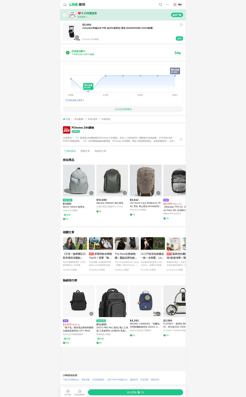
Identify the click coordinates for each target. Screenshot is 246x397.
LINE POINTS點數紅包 (117, 379)
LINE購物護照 (98, 379)
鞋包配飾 (79, 119)
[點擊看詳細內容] (79, 180)
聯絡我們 (155, 379)
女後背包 (106, 119)
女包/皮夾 (92, 119)
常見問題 (144, 379)
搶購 (179, 38)
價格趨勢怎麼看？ (76, 100)
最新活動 (85, 379)
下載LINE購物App (71, 379)
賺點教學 (134, 379)
